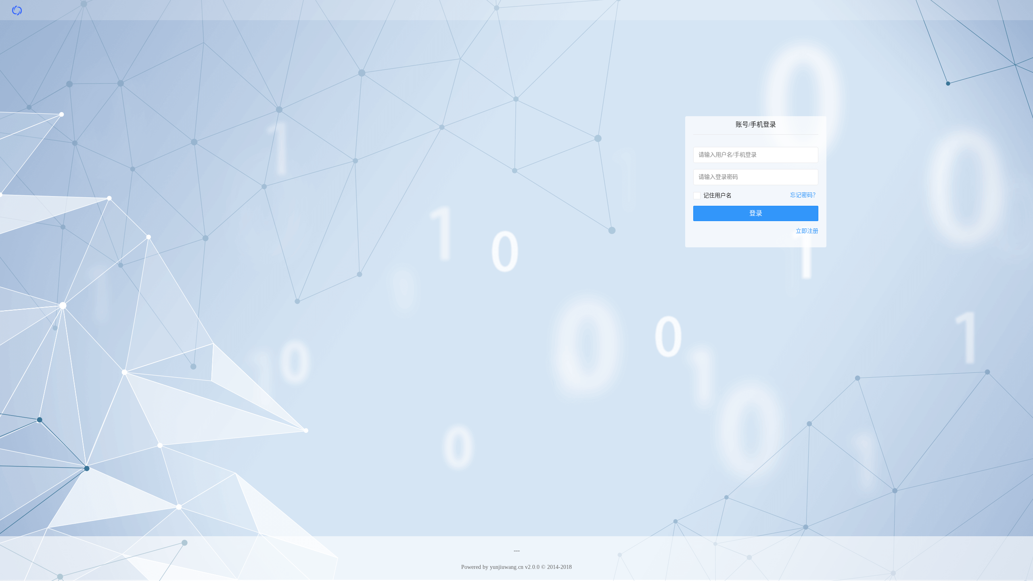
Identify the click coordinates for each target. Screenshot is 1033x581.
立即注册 (807, 231)
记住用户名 (717, 195)
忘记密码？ (804, 195)
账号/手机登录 (756, 124)
